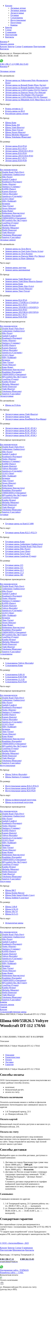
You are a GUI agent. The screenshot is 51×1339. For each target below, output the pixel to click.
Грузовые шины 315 (14, 568)
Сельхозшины (16, 18)
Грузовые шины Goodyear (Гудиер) (20, 556)
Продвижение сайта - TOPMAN (14, 1270)
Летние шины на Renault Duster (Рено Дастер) (25, 85)
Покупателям (11, 35)
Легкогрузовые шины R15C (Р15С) (21, 433)
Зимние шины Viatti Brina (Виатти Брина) (23, 281)
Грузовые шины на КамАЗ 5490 (19, 523)
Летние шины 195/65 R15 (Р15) (19, 151)
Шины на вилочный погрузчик (19, 802)
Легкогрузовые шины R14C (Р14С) (21, 430)
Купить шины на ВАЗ (15, 111)
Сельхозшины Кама (14, 665)
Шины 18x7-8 (11, 911)
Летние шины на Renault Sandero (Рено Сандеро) (27, 87)
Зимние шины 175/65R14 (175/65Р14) (22, 302)
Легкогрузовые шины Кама (17, 416)
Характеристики (12, 1057)
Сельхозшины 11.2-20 (14, 679)
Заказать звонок (7, 44)
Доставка (9, 1062)
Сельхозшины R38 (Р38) (16, 677)
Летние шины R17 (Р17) (16, 158)
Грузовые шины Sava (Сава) (17, 554)
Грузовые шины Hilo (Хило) (17, 549)
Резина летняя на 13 (14, 109)
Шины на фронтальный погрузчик (20, 800)
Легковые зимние (18, 10)
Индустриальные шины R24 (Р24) (20, 791)
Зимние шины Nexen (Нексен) (18, 288)
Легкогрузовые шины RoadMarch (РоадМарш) (25, 419)
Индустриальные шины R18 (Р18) (20, 788)
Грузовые (14, 15)
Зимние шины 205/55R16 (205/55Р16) (22, 312)
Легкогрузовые (17, 13)
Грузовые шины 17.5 (14, 572)
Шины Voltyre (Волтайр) (16, 774)
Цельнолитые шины (14, 923)
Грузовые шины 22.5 (14, 570)
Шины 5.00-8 (11, 907)
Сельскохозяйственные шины (13, 1012)
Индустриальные (18, 20)
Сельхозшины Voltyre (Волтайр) (19, 663)
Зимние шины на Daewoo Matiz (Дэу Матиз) (25, 256)
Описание (9, 1055)
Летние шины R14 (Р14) (16, 146)
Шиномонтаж (18, 1250)
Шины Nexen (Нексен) (15, 132)
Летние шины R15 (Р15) (16, 148)
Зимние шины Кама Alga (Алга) (19, 286)
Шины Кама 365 (12, 125)
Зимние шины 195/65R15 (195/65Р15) (22, 307)
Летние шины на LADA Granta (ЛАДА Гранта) (26, 90)
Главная (3, 1007)
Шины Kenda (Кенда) (14, 893)
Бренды (8, 27)
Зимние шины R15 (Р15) (16, 305)
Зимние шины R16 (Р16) (16, 310)
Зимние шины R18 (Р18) (16, 317)
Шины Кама (10, 122)
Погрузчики (15, 22)
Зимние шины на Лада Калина (19, 254)
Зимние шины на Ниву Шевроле (19, 258)
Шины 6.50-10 (11, 909)
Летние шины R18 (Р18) (16, 160)
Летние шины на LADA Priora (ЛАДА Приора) (26, 97)
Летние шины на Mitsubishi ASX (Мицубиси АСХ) (27, 100)
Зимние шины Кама (14, 284)
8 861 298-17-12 (7, 64)
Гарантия (9, 1064)
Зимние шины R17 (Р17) (16, 314)
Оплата (8, 1060)
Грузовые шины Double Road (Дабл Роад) (23, 546)
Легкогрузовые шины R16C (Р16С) (21, 435)
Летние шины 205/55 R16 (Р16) (19, 156)
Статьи (8, 30)
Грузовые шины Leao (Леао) (17, 551)
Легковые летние (18, 8)
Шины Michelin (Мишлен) (17, 135)
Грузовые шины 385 (14, 575)
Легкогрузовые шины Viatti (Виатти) (21, 414)
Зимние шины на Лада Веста (18, 249)
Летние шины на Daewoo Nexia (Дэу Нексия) (25, 92)
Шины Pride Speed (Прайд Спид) (20, 895)
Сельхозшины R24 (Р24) (16, 682)
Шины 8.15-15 (11, 914)
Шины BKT (10, 890)
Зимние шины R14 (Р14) (16, 300)
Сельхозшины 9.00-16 (15, 674)
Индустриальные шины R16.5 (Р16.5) (22, 786)
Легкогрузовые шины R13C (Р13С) (21, 428)
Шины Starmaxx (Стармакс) (17, 777)
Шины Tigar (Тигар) (14, 130)
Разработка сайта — (12, 1272)
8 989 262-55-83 (21, 64)
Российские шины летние (16, 113)
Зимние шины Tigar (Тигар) (17, 291)
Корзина (3, 41)
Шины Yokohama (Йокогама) (18, 137)
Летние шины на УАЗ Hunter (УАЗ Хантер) (24, 95)
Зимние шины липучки (15, 267)
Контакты (9, 37)
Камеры (14, 25)
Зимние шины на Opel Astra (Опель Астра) (24, 251)
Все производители (8, 170)
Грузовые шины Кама (15, 541)
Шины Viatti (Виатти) (14, 127)
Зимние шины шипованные (17, 270)
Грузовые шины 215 (14, 565)
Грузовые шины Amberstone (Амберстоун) (24, 544)
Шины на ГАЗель (13, 405)
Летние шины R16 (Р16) (16, 153)
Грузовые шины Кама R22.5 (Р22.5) (21, 532)
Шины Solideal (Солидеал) (17, 898)
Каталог (8, 5)
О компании (10, 32)
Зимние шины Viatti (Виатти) (18, 279)
